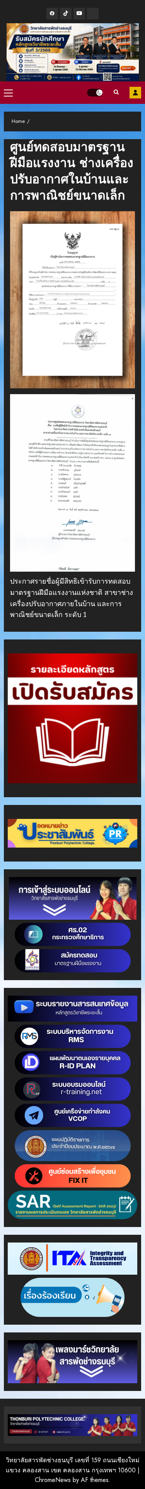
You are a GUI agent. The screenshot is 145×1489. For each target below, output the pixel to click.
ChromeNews (53, 1479)
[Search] (116, 92)
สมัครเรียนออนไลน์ (135, 92)
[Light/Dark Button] (94, 93)
